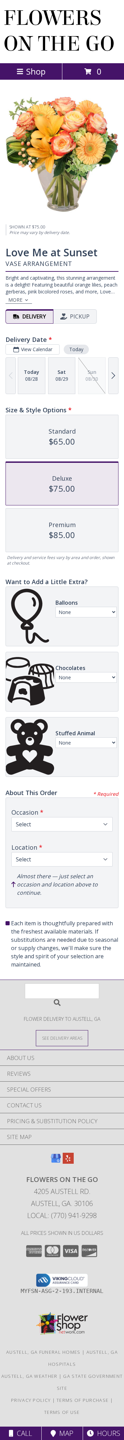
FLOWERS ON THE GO (59, 31)
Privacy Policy (31, 1400)
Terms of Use (62, 1412)
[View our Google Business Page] (55, 1161)
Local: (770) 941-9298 (62, 1215)
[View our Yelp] (68, 1161)
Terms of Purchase (82, 1400)
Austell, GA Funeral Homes (43, 1352)
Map (64, 1433)
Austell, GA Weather (29, 1376)
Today (76, 349)
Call (22, 1433)
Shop (35, 71)
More (15, 300)
